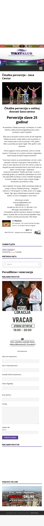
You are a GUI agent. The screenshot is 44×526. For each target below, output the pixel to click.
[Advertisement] (22, 22)
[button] (40, 68)
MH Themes (34, 513)
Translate (18, 252)
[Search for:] (22, 264)
